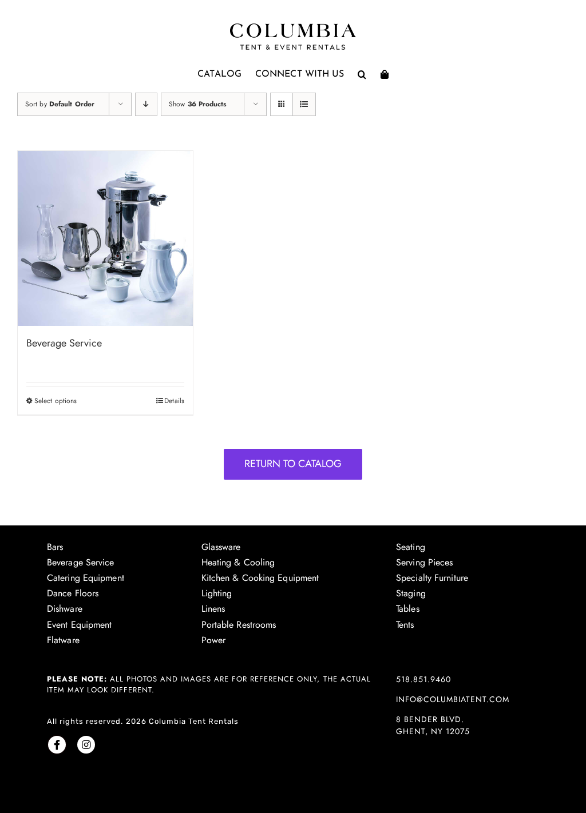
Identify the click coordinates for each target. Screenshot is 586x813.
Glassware (221, 546)
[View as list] (304, 104)
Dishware (64, 608)
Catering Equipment (85, 577)
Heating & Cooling (238, 562)
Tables (407, 608)
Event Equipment (79, 624)
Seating (410, 546)
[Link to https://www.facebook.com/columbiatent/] (57, 745)
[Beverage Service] (105, 238)
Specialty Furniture (432, 577)
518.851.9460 (423, 679)
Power (213, 640)
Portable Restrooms (238, 624)
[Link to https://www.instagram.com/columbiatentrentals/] (86, 745)
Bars (55, 546)
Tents (405, 624)
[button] (362, 74)
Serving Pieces (424, 562)
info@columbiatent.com (452, 699)
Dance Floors (72, 593)
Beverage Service (64, 343)
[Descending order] (146, 104)
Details (174, 401)
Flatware (63, 640)
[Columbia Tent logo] (293, 26)
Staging (411, 593)
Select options (55, 401)
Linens (213, 608)
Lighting (216, 593)
